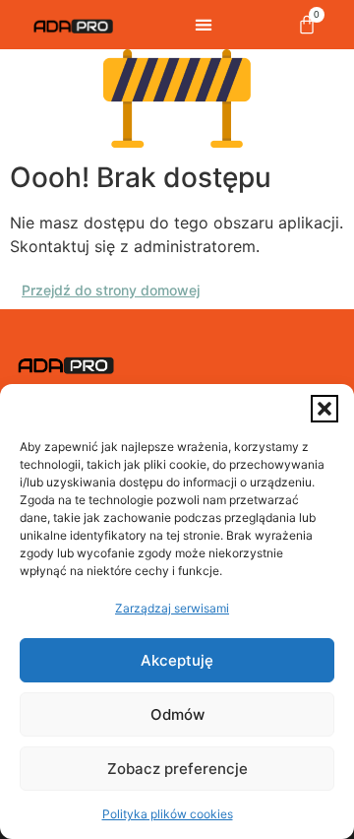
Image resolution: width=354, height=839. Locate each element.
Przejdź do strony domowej (111, 290)
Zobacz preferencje (177, 768)
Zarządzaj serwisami (172, 608)
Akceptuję (177, 660)
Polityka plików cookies (167, 814)
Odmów (177, 714)
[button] (324, 409)
